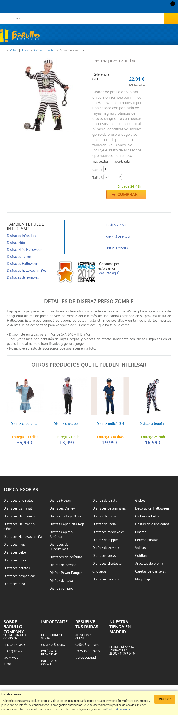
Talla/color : (97, 180)
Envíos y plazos (117, 225)
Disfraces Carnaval (17, 508)
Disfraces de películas (66, 557)
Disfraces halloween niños (27, 270)
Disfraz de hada (61, 580)
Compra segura (53, 645)
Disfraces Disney (62, 508)
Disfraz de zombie (105, 547)
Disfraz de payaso (63, 565)
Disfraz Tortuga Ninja (65, 516)
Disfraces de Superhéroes (59, 546)
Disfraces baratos (16, 568)
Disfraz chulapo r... (68, 424)
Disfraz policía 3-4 (110, 424)
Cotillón (141, 555)
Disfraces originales (18, 500)
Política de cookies (49, 662)
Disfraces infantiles (44, 50)
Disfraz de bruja (104, 516)
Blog (7, 664)
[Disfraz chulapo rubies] (68, 396)
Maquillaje (143, 579)
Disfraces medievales (108, 532)
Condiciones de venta (53, 636)
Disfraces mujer (15, 544)
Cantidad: (97, 170)
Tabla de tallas (122, 162)
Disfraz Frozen (60, 500)
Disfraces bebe (14, 552)
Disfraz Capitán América (61, 534)
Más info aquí (108, 273)
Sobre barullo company (14, 636)
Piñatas (140, 532)
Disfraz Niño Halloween (24, 249)
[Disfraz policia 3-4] (110, 396)
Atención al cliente (84, 636)
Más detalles (100, 162)
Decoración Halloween (152, 508)
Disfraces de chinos (107, 579)
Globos (140, 500)
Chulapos (99, 571)
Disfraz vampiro (61, 588)
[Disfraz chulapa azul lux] (25, 396)
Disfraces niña (14, 584)
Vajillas (140, 547)
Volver (13, 50)
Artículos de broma (149, 563)
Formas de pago (117, 237)
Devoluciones (117, 248)
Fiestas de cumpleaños (152, 524)
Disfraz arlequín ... (153, 424)
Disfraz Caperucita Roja (67, 524)
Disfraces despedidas (19, 576)
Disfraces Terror (19, 256)
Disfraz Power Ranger (66, 572)
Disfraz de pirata (104, 500)
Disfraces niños (15, 560)
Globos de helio (147, 516)
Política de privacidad (49, 652)
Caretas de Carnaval (150, 571)
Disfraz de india (104, 524)
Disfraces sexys (104, 555)
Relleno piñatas (147, 540)
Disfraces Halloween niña (22, 536)
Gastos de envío (87, 645)
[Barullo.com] (20, 36)
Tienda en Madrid (16, 645)
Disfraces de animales (109, 508)
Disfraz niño (16, 242)
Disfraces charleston (107, 563)
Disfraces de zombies (23, 277)
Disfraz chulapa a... (24, 424)
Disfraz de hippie (105, 540)
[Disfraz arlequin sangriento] (153, 396)
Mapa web (10, 658)
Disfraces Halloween (22, 263)
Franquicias (12, 651)
